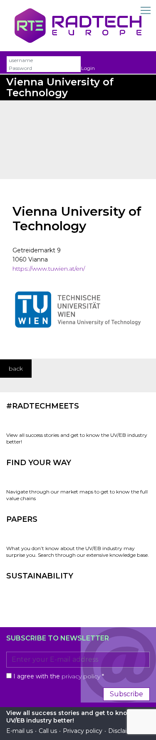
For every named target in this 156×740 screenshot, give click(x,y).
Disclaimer (123, 731)
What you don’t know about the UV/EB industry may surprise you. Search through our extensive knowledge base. (77, 551)
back (16, 368)
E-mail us (19, 731)
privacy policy (81, 676)
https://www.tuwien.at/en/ (48, 268)
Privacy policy (82, 731)
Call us (48, 731)
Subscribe (126, 694)
